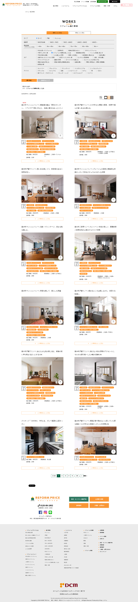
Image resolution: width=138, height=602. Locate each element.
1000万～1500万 (82, 42)
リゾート (90, 73)
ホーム (27, 11)
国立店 (65, 562)
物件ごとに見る (57, 32)
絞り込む (29, 80)
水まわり (86, 538)
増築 (85, 543)
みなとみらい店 (67, 565)
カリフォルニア (78, 73)
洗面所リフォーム (29, 572)
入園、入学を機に (99, 57)
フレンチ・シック (63, 73)
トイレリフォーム (29, 570)
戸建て (46, 535)
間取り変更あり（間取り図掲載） (95, 62)
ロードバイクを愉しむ (72, 59)
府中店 (65, 538)
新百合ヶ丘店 (67, 548)
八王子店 (66, 532)
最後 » (85, 475)
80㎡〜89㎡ (85, 46)
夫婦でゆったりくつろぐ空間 (46, 57)
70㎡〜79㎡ (74, 46)
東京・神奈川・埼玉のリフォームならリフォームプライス (65, 600)
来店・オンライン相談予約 (78, 499)
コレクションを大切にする (91, 59)
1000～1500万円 (49, 546)
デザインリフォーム (91, 50)
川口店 (65, 557)
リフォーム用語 (88, 550)
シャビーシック (72, 70)
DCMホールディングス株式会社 (69, 594)
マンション (58, 38)
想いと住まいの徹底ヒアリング (32, 535)
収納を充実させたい (74, 50)
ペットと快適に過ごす (96, 52)
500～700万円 (48, 540)
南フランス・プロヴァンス (45, 73)
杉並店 (65, 543)
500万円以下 (48, 538)
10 (77, 475)
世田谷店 (66, 546)
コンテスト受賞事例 (83, 57)
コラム (115, 6)
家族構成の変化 (80, 52)
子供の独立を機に (43, 55)
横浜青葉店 (66, 551)
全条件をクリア (45, 80)
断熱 (85, 540)
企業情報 (92, 1)
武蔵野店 (66, 540)
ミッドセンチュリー (96, 68)
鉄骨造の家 (41, 64)
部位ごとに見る (79, 32)
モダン (100, 70)
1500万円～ (47, 548)
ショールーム (65, 6)
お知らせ (102, 538)
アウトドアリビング (43, 59)
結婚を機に (78, 62)
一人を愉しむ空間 (58, 55)
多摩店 (65, 535)
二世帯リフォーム (29, 561)
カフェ (84, 70)
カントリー (41, 68)
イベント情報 (84, 1)
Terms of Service (81, 598)
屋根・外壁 (107, 6)
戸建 (48, 38)
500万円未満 (41, 42)
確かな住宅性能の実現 (30, 538)
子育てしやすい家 (43, 52)
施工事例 (55, 6)
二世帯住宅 (60, 50)
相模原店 (66, 559)
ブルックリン (53, 68)
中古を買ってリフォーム (45, 50)
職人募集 (76, 1)
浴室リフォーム (29, 567)
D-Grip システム (103, 600)
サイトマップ (103, 551)
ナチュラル (41, 70)
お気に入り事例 (127, 5)
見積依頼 (102, 544)
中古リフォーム (48, 551)
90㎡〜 (96, 46)
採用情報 (102, 532)
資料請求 (78, 505)
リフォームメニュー (31, 554)
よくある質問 (28, 548)
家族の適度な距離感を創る (62, 62)
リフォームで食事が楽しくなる (62, 52)
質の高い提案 (28, 540)
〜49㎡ (40, 46)
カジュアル (52, 70)
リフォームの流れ (95, 6)
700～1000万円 (48, 543)
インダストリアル (80, 68)
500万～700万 (54, 42)
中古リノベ (86, 532)
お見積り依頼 (99, 499)
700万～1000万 (67, 42)
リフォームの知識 (89, 530)
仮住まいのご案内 (29, 546)
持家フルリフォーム (30, 559)
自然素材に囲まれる (88, 55)
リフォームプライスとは (80, 6)
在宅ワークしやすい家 (65, 57)
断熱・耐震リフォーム (30, 575)
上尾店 (65, 554)
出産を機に (102, 55)
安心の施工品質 (29, 532)
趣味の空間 (57, 59)
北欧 (62, 70)
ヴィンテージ (66, 68)
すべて (40, 38)
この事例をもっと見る (43, 161)
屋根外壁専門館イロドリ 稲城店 (71, 567)
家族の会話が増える (43, 62)
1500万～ (95, 42)
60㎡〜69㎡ (62, 46)
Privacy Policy (74, 598)
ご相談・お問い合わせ (105, 549)
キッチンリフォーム (30, 564)
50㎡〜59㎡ (50, 46)
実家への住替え (72, 55)
